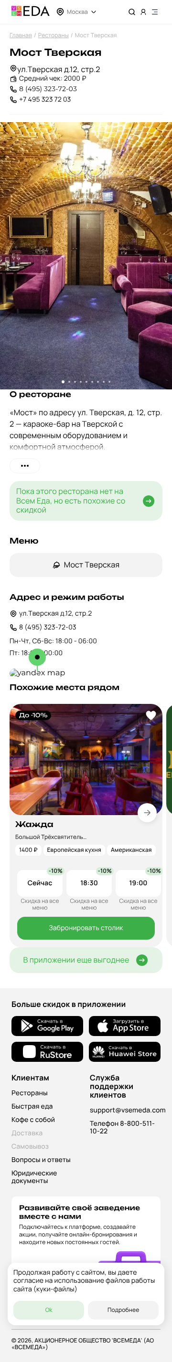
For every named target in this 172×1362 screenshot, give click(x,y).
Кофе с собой (33, 1119)
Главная (21, 35)
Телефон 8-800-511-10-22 (122, 1127)
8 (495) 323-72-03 (48, 89)
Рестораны (53, 35)
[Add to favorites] (151, 715)
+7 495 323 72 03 (45, 99)
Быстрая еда (32, 1106)
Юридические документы (34, 1177)
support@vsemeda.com (128, 1110)
